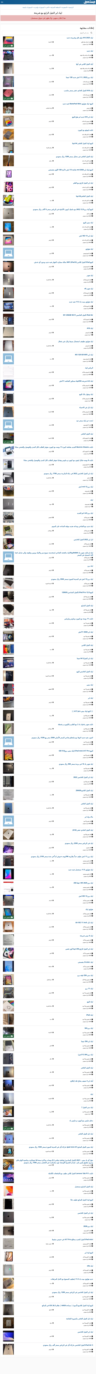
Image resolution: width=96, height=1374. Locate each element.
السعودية (64, 7)
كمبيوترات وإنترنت (39, 7)
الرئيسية (71, 7)
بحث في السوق (84, 33)
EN (2, 2)
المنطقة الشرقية (55, 7)
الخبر (47, 7)
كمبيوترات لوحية (27, 7)
